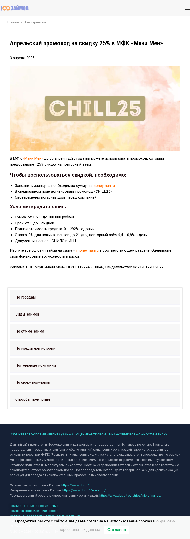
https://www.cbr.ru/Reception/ (84, 490)
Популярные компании (35, 365)
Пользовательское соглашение (34, 506)
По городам (25, 297)
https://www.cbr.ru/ (75, 485)
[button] (95, 297)
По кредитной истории (35, 348)
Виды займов (27, 314)
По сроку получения (32, 382)
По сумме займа (29, 331)
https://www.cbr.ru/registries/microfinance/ (130, 495)
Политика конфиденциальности (34, 511)
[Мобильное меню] (187, 7)
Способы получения (32, 399)
